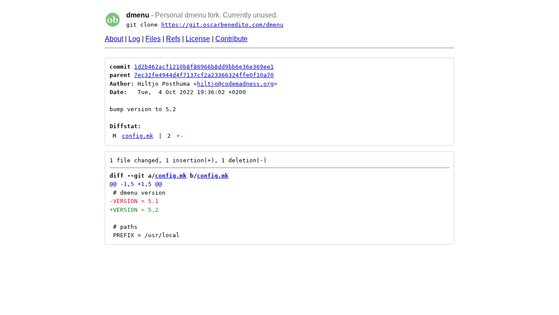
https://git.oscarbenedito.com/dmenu (222, 24)
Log (134, 38)
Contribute (231, 38)
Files (153, 38)
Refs (173, 38)
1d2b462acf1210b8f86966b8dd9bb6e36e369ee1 (204, 66)
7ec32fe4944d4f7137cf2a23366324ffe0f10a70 (204, 75)
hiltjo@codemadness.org (235, 83)
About (114, 38)
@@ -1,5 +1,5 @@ (136, 184)
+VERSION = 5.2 (134, 209)
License (198, 38)
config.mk (137, 136)
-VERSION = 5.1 (134, 201)
